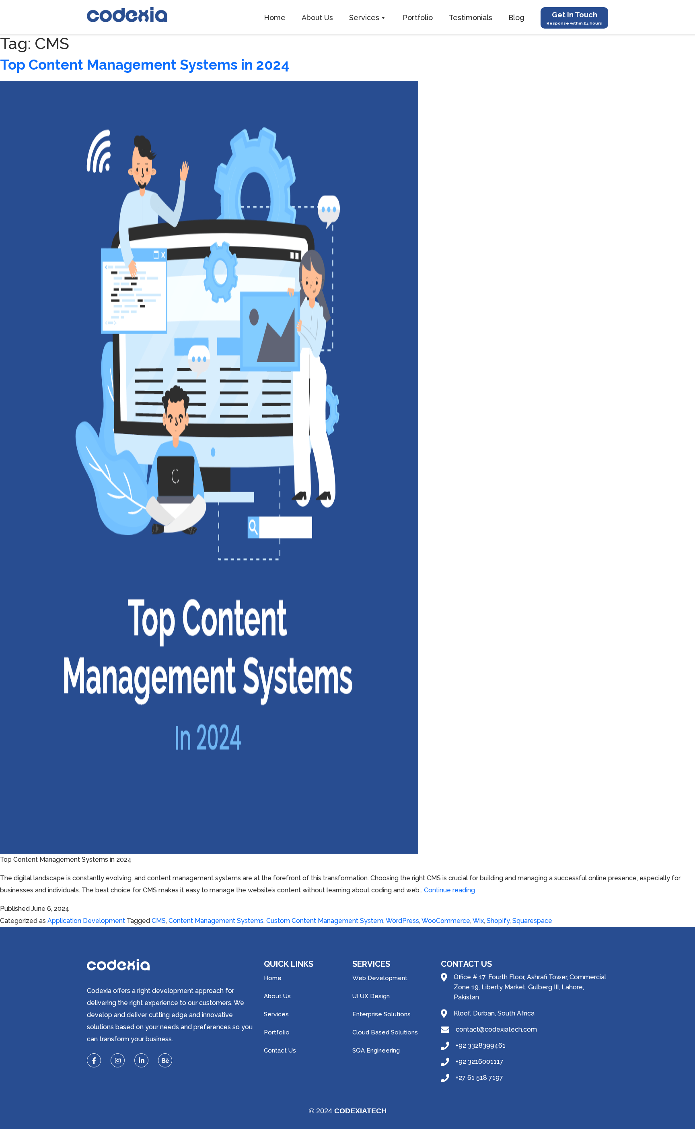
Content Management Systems (216, 921)
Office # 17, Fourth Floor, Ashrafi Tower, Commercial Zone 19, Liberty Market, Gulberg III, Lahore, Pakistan (530, 987)
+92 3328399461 (481, 1045)
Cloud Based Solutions (385, 1032)
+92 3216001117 (480, 1061)
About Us (317, 17)
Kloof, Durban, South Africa (494, 1013)
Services (364, 17)
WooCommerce (446, 921)
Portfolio (418, 17)
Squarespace (532, 921)
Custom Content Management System (324, 921)
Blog (516, 17)
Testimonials (470, 17)
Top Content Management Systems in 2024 (144, 64)
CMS (159, 921)
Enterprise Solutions (381, 1014)
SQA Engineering (376, 1050)
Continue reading (449, 890)
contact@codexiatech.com (496, 1029)
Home (275, 17)
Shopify (498, 921)
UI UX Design (371, 996)
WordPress (402, 921)
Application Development (86, 921)
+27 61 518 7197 (479, 1078)
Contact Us (280, 1050)
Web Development (379, 978)
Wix (478, 921)
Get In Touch (574, 17)
